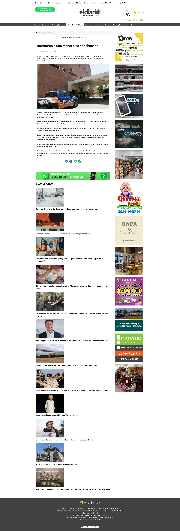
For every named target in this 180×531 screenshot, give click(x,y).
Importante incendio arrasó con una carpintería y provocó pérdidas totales (63, 234)
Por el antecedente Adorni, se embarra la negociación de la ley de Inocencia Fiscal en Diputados (72, 390)
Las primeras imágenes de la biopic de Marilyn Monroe (56, 415)
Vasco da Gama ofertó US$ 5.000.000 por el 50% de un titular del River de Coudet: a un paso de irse (73, 489)
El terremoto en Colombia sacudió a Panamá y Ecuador (56, 465)
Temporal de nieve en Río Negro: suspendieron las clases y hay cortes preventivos (67, 209)
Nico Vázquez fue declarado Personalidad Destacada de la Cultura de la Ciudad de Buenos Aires (72, 341)
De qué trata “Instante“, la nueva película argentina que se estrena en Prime (64, 440)
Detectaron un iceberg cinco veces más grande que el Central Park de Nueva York (66, 366)
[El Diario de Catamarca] (90, 13)
